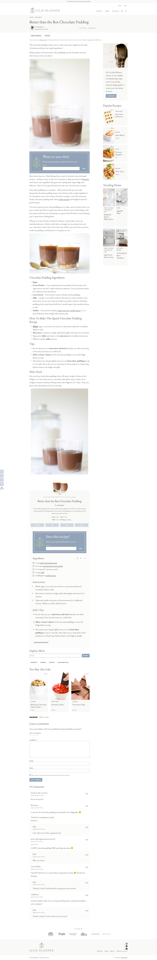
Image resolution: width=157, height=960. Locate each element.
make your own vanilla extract (69, 310)
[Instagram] (127, 944)
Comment (33, 740)
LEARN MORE (111, 96)
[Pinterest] (127, 947)
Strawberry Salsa (57, 704)
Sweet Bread (119, 135)
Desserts (38, 17)
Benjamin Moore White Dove (108, 217)
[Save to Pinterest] (2, 471)
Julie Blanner (40, 27)
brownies (85, 179)
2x (81, 558)
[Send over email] (2, 484)
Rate (67, 525)
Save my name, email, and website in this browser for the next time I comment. (51, 775)
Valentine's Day (63, 662)
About (119, 5)
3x (84, 558)
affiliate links (43, 40)
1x (77, 558)
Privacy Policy (122, 951)
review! (74, 497)
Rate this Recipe (35, 733)
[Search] (126, 11)
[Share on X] (2, 480)
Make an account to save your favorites (79, 1)
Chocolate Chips (78, 704)
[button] (44, 497)
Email (45, 165)
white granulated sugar (48, 563)
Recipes (99, 11)
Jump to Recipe (36, 35)
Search (85, 655)
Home (107, 11)
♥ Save (47, 35)
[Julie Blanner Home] (44, 10)
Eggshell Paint (120, 212)
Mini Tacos (119, 171)
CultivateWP (124, 957)
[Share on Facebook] (2, 476)
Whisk (35, 326)
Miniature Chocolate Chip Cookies (38, 705)
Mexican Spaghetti (118, 153)
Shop (125, 5)
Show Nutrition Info (41, 642)
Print (81, 525)
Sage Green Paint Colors (109, 256)
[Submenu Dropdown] (102, 11)
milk (42, 572)
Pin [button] (52, 525)
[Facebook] (127, 949)
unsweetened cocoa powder (52, 566)
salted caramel (64, 199)
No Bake (43, 662)
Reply (87, 793)
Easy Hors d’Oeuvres (119, 115)
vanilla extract (50, 575)
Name (31, 761)
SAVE (84, 168)
